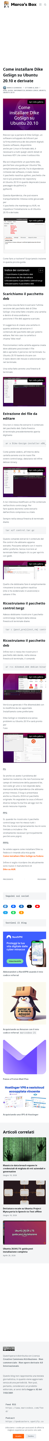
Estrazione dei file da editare (19, 277)
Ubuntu (42, 90)
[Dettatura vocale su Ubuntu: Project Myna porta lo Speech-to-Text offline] (24, 1193)
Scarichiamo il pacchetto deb (19, 274)
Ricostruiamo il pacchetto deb (20, 283)
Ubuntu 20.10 (8, 92)
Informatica (19, 90)
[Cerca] (45, 5)
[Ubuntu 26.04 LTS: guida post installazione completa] (24, 1233)
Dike (5, 90)
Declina (31, 1436)
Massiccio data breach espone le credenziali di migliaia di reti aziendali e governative (24, 1168)
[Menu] (40, 4)
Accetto (18, 1436)
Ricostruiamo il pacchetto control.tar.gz (24, 280)
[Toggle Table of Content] (39, 270)
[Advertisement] (24, 34)
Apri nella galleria (36, 102)
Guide (10, 90)
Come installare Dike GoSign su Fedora (23, 856)
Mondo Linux (32, 90)
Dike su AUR (9, 869)
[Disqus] (24, 1301)
